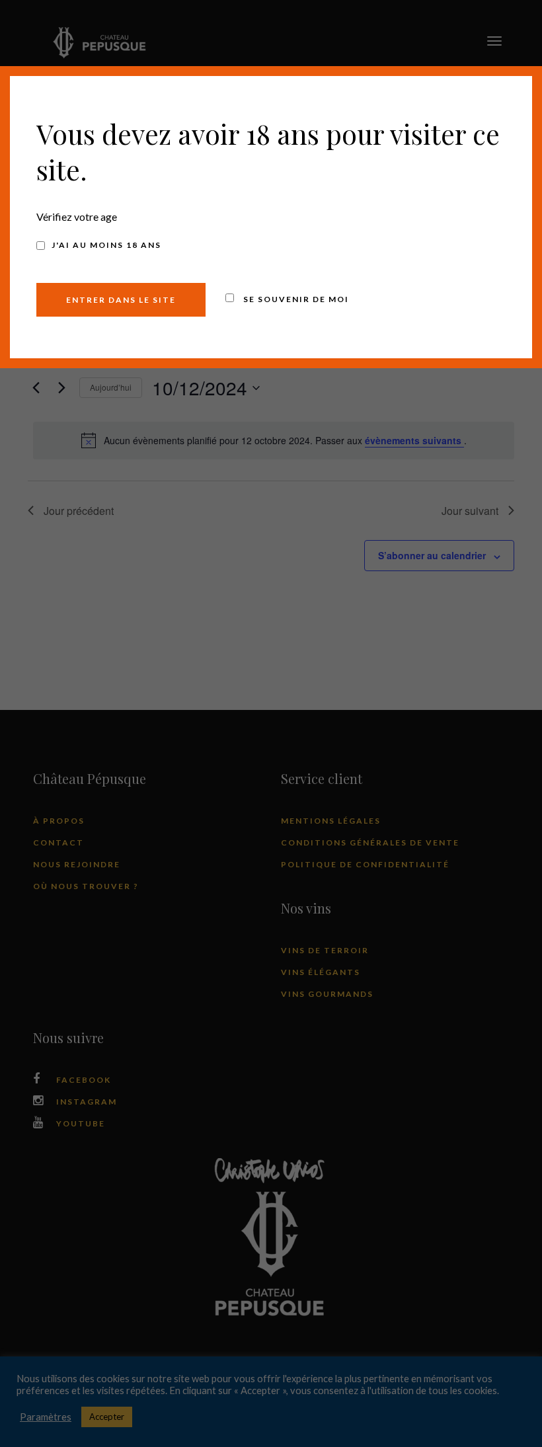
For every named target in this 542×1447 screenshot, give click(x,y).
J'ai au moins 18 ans (106, 245)
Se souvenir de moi (295, 299)
